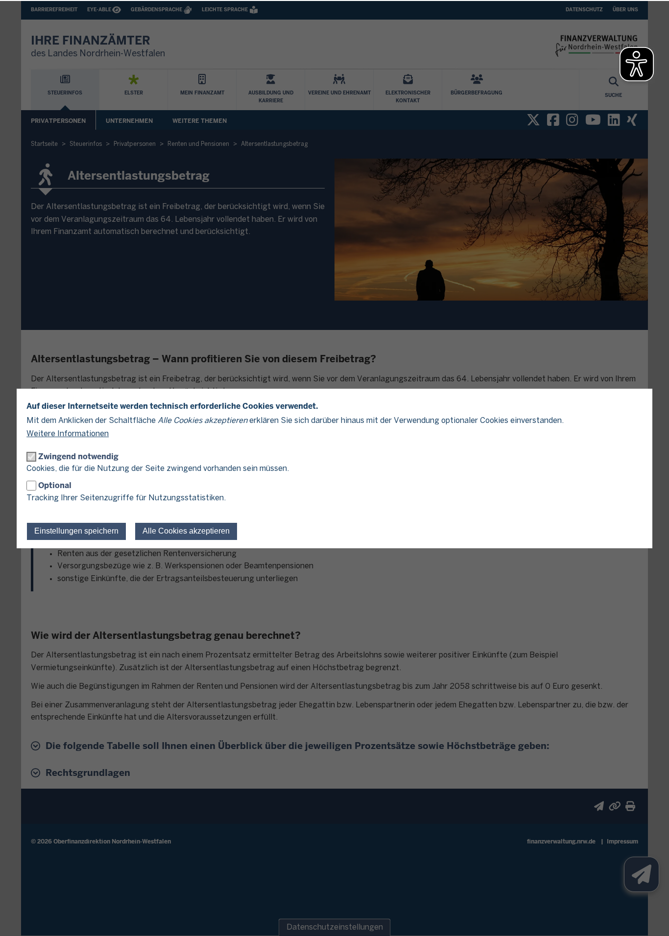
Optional (55, 485)
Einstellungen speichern (76, 531)
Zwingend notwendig (78, 456)
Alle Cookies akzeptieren (186, 531)
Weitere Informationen (67, 434)
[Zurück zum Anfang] (649, 916)
